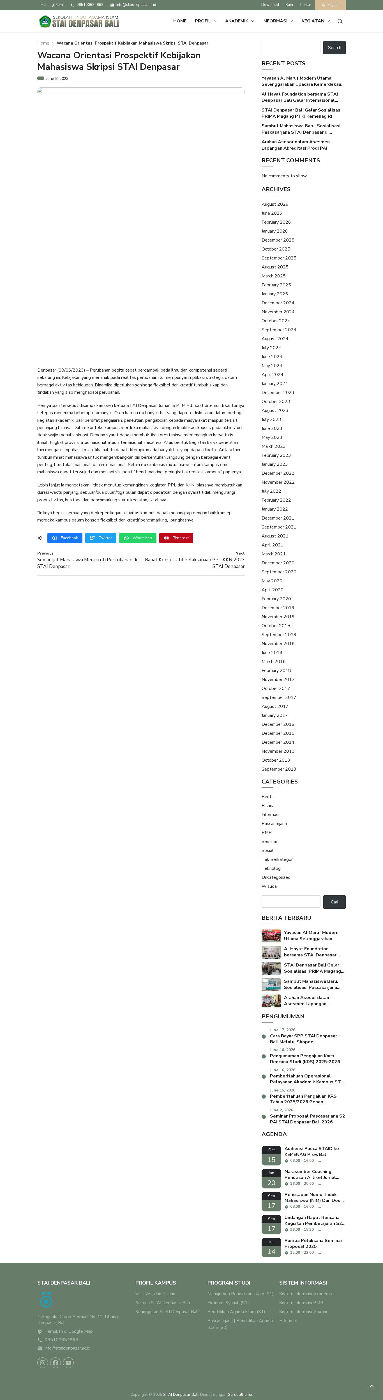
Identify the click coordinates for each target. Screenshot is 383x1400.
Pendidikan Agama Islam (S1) (236, 1312)
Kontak (306, 4)
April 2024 (272, 375)
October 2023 (276, 401)
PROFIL (203, 21)
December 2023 (278, 393)
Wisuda (269, 886)
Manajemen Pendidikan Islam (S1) (240, 1294)
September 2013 (279, 769)
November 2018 (278, 644)
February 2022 (276, 500)
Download (270, 4)
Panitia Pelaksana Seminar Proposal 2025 (313, 1244)
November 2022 (278, 482)
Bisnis (267, 806)
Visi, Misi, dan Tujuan (155, 1294)
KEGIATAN (313, 21)
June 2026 (272, 213)
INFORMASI (274, 21)
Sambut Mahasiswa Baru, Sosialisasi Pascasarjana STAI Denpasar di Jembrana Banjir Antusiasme (301, 129)
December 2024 (278, 303)
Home (179, 21)
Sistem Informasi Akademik (306, 1294)
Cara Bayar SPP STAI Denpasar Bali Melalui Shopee (303, 1039)
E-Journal (288, 1321)
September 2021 (279, 527)
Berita (268, 797)
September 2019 (279, 635)
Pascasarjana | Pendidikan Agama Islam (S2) (240, 1324)
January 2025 (275, 294)
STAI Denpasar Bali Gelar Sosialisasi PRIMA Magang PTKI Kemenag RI (302, 113)
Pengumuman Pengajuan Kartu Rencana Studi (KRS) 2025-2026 (305, 1059)
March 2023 (274, 446)
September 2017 (279, 697)
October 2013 (276, 760)
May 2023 (272, 437)
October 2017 (276, 688)
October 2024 (276, 321)
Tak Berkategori (278, 859)
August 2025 (275, 267)
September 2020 (279, 572)
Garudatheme (240, 1394)
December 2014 (278, 742)
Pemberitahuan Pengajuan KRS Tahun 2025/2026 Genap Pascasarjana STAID (303, 1099)
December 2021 (278, 518)
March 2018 (274, 662)
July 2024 (271, 348)
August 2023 (275, 410)
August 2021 (275, 536)
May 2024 (272, 366)
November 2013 (278, 751)
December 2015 (278, 733)
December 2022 (278, 473)
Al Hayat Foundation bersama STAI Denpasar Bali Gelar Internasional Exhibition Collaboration (300, 97)
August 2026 (275, 204)
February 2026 (276, 222)
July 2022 (271, 491)
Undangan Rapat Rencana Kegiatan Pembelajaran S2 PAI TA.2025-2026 (313, 1221)
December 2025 (278, 240)
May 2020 (272, 581)
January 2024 (275, 384)
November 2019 (278, 617)
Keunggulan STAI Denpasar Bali (167, 1312)
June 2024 (272, 357)
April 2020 (272, 590)
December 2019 (278, 608)
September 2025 (279, 258)
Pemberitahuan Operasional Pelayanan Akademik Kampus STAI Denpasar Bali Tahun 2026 (307, 1079)
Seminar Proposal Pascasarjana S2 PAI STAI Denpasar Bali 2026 (307, 1119)
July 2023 (271, 419)
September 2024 (279, 330)
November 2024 (278, 312)
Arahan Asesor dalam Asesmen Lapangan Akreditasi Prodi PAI (296, 145)
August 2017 (275, 706)
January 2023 (275, 464)
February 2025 (276, 285)
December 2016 (278, 724)
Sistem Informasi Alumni (303, 1312)
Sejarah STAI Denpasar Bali (162, 1303)
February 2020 (276, 599)
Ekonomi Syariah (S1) (228, 1303)
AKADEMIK (236, 21)
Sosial (268, 850)
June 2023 (272, 428)
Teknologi (272, 868)
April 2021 (272, 545)
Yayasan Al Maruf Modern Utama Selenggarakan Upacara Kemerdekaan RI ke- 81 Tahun (303, 81)
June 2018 (272, 653)
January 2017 (275, 715)
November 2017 (278, 679)
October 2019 (276, 626)
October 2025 (276, 249)
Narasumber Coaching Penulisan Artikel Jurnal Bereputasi (310, 1175)
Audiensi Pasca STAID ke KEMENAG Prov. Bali (312, 1152)
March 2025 (274, 276)
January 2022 (275, 509)
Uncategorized (276, 877)
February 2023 (276, 455)
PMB (267, 832)
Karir (290, 4)
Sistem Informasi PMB (301, 1303)
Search (334, 48)
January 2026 (275, 231)
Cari (334, 902)
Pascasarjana (274, 823)
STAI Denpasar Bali (180, 1394)
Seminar (269, 841)
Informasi (270, 815)
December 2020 (278, 563)
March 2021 (274, 554)
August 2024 (275, 339)
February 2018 (276, 670)
